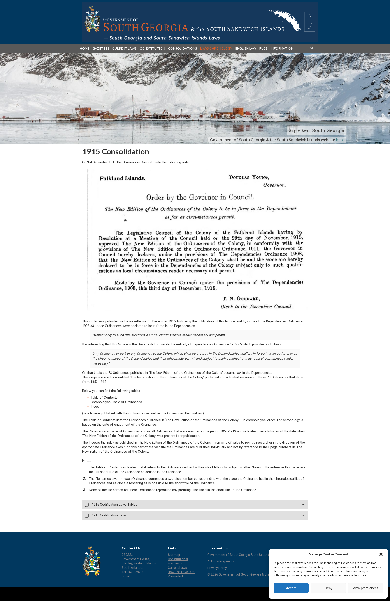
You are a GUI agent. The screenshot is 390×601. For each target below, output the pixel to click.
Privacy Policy (217, 568)
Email (126, 576)
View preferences (365, 588)
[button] (381, 554)
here (340, 139)
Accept (291, 588)
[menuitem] (85, 48)
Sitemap (174, 555)
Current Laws (177, 567)
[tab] (195, 504)
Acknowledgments (220, 561)
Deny (328, 588)
